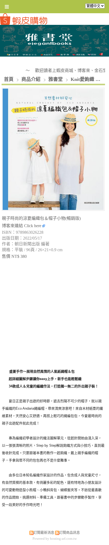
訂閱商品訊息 (69, 532)
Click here (33, 225)
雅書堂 (55, 79)
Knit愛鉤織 (82, 79)
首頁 (8, 79)
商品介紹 (31, 79)
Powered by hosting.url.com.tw (55, 539)
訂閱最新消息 (44, 532)
